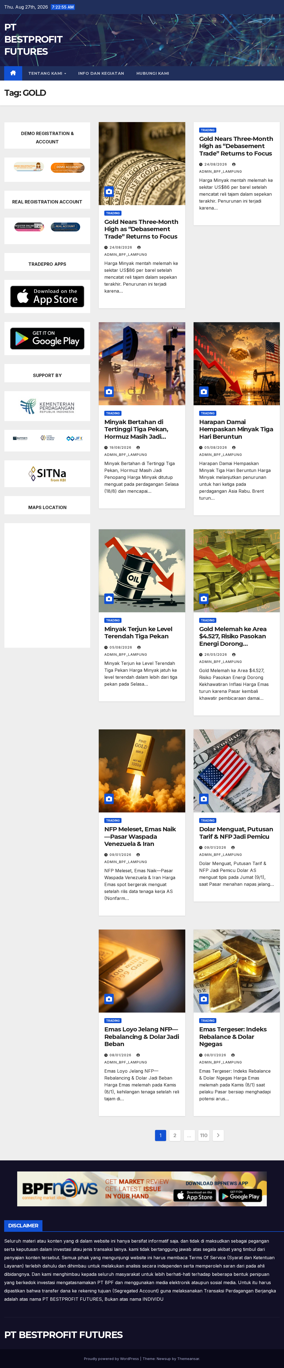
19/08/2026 (121, 447)
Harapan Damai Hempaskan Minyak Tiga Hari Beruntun (236, 429)
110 (204, 1135)
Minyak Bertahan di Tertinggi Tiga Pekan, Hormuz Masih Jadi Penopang (136, 433)
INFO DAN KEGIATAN (101, 73)
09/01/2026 (121, 855)
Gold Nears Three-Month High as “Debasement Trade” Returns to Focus (141, 229)
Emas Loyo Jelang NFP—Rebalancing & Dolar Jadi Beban (141, 1037)
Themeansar (188, 1358)
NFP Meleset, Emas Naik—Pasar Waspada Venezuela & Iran (140, 836)
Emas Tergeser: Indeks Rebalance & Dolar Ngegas (233, 1037)
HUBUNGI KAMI (152, 73)
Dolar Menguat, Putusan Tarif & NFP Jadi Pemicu (236, 832)
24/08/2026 (121, 247)
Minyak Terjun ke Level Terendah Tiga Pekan (138, 632)
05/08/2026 (216, 447)
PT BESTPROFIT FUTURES (33, 39)
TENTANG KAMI (46, 73)
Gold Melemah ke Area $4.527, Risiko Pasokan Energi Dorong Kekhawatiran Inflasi (233, 640)
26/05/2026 (216, 654)
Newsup (164, 1358)
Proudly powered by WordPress (112, 1358)
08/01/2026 (121, 1055)
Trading (113, 213)
